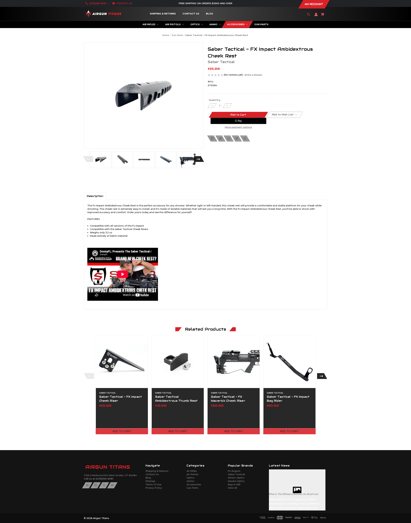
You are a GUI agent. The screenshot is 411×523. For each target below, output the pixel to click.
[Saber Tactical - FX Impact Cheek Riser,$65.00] (122, 362)
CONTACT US (124, 3)
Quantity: (214, 100)
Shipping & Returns (156, 471)
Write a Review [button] (253, 74)
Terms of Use (153, 484)
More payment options (238, 127)
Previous (88, 159)
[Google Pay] (238, 121)
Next (199, 159)
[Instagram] (95, 485)
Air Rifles (192, 471)
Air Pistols (192, 474)
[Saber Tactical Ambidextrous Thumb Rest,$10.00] (178, 362)
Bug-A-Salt (234, 484)
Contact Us (152, 474)
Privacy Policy (153, 487)
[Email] (220, 138)
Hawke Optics (236, 481)
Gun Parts (192, 487)
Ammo (190, 481)
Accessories (194, 484)
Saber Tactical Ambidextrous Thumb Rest (176, 398)
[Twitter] (236, 138)
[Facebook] (212, 138)
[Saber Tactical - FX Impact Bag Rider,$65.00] (289, 362)
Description (95, 196)
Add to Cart (121, 431)
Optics (190, 477)
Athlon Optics (236, 477)
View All (232, 487)
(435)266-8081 (97, 3)
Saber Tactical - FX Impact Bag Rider (288, 398)
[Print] (228, 138)
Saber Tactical (236, 474)
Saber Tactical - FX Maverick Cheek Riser (228, 398)
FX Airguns (234, 471)
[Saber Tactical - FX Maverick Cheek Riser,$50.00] (234, 362)
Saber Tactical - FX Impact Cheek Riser (120, 398)
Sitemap (150, 481)
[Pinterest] (245, 138)
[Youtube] (87, 485)
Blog (148, 477)
